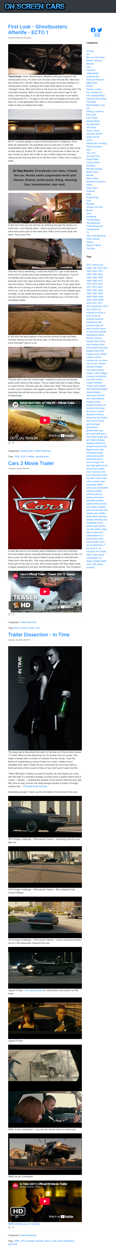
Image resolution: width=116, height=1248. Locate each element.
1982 (99, 287)
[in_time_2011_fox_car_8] (45, 917)
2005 (95, 299)
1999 (100, 296)
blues (102, 344)
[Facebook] (93, 30)
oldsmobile (102, 487)
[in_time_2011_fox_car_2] (45, 816)
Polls (88, 194)
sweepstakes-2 (94, 535)
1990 (94, 293)
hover (96, 449)
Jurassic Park (93, 156)
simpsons (102, 516)
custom (102, 385)
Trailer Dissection (42, 451)
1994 (89, 296)
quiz (88, 510)
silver (94, 516)
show (89, 516)
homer (98, 443)
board (95, 347)
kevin (100, 459)
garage (96, 424)
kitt (102, 462)
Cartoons (90, 70)
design (104, 389)
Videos (89, 242)
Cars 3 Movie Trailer (31, 463)
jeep (101, 452)
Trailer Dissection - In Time (39, 635)
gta (101, 264)
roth (106, 510)
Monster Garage (94, 168)
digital (97, 392)
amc (100, 322)
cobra (96, 373)
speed (89, 526)
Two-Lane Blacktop (96, 235)
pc (101, 494)
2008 (100, 299)
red (96, 510)
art (102, 325)
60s (101, 312)
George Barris (93, 121)
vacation (90, 551)
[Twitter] (100, 30)
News (89, 184)
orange (98, 491)
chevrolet (91, 370)
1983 (89, 290)
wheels (97, 561)
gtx (88, 440)
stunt (100, 532)
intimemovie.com (22, 1224)
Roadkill (90, 203)
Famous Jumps (93, 89)
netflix (100, 484)
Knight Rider (92, 159)
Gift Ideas (91, 127)
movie (98, 478)
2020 (23, 456)
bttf (102, 350)
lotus (88, 468)
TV (87, 232)
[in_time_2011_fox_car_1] (45, 867)
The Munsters (93, 219)
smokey (90, 519)
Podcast (90, 191)
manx (89, 471)
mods (104, 475)
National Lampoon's (96, 181)
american (90, 325)
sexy (96, 513)
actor (94, 315)
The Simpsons (93, 223)
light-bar (100, 465)
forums (94, 420)
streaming (91, 216)
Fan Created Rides (95, 95)
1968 (89, 280)
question (101, 506)
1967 (100, 277)
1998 (94, 296)
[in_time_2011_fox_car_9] (45, 1018)
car (96, 360)
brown (96, 350)
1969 (94, 280)
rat (92, 510)
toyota (89, 542)
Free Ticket (92, 117)
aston (89, 328)
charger (98, 366)
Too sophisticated (33, 990)
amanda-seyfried (35, 1241)
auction (96, 328)
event (101, 411)
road (100, 510)
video (89, 554)
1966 (16, 1241)
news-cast (91, 487)
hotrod (97, 446)
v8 (100, 548)
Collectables (92, 73)
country (99, 379)
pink (96, 497)
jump (88, 456)
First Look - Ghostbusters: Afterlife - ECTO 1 (38, 29)
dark (88, 389)
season (89, 513)
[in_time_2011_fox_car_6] (45, 1065)
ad (99, 315)
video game (98, 554)
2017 (16, 628)
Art (87, 54)
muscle (95, 481)
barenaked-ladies (95, 334)
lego (93, 465)
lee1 (88, 465)
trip (88, 548)
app (98, 325)
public (94, 506)
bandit (103, 331)
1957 (100, 271)
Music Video (92, 178)
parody (89, 494)
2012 (99, 303)
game (89, 424)
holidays (90, 443)
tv (97, 548)
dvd (97, 408)
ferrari (89, 417)
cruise (89, 385)
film (94, 417)
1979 (94, 287)
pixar (101, 497)
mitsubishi (96, 475)
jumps (95, 456)
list (106, 465)
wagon (89, 561)
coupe (89, 382)
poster (89, 503)
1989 (89, 293)
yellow (100, 564)
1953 (89, 271)
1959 (16, 456)
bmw (88, 347)
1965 (89, 277)
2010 (88, 303)
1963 (100, 274)
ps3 (88, 506)
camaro (90, 357)
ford (88, 420)
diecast (90, 392)
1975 (94, 284)
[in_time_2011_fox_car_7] (45, 1106)
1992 (100, 293)
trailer (31, 628)
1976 (100, 284)
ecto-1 (94, 411)
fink (99, 417)
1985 (100, 290)
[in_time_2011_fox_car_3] (45, 1154)
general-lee (92, 427)
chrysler (100, 370)
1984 (94, 290)
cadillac (30, 456)
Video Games (92, 238)
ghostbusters (42, 456)
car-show (102, 360)
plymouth (12, 1244)
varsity (103, 551)
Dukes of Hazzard (95, 79)
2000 (89, 299)
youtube (90, 567)
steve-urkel (92, 532)
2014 (88, 309)
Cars (88, 67)
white (103, 561)
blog (103, 341)
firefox (104, 417)
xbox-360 (91, 564)
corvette (90, 379)
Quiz (88, 200)
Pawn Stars (92, 188)
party (96, 494)
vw (100, 557)
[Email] (97, 34)
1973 (88, 284)
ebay (102, 408)
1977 (88, 287)
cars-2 (89, 363)
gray (95, 436)
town (100, 538)
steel (104, 529)
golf (98, 433)
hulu (88, 149)
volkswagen (92, 557)
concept (90, 376)
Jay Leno (90, 153)
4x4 (97, 312)
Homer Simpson (94, 146)
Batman (90, 63)
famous (100, 414)
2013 (105, 306)
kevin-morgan (93, 462)
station (98, 529)
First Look (91, 114)
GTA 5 (89, 140)
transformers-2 (97, 545)
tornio (95, 538)
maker (101, 468)
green (100, 436)
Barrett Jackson (94, 60)
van (97, 551)
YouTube (35, 1224)
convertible (100, 376)
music (102, 481)
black (47, 1241)
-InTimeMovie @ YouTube (34, 786)
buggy (89, 354)
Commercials (92, 76)
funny (101, 420)
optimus (90, 491)
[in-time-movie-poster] (45, 698)
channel (90, 366)
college (103, 373)
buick (96, 354)
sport (95, 526)
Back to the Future (95, 57)
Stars (89, 213)
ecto (88, 411)
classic (89, 373)
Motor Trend (92, 172)
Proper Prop (92, 197)
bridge (89, 350)
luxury (95, 468)
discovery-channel (95, 395)
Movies (89, 175)
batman (90, 341)
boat (100, 347)
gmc (88, 433)
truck (92, 548)
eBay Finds (91, 82)
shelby (102, 513)
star (92, 529)
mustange (91, 484)
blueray (95, 344)
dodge (89, 401)
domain (97, 401)
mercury (96, 471)
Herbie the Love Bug (96, 143)
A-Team (90, 51)
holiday (101, 440)
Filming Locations (94, 111)
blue (88, 344)
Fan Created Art (94, 92)
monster (90, 478)
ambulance (91, 322)
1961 (94, 274)
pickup (89, 497)
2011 (94, 303)
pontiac (100, 500)
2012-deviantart (94, 306)
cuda (53, 1241)
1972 (23, 1241)
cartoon (23, 628)
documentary (98, 398)
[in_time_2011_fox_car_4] (45, 967)
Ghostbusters (26, 451)
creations (97, 382)
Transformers (92, 229)
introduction (92, 452)
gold (93, 433)
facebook (91, 414)
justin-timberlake (66, 1241)
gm (101, 430)
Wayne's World (93, 245)
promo (103, 503)
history (93, 440)
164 (94, 268)
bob (105, 347)
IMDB (10, 1224)
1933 (99, 268)
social (100, 522)
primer (96, 503)
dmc (88, 398)
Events (89, 86)
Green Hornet (93, 137)
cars (37, 628)
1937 (105, 268)
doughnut (91, 405)
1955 (94, 271)
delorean (96, 389)
